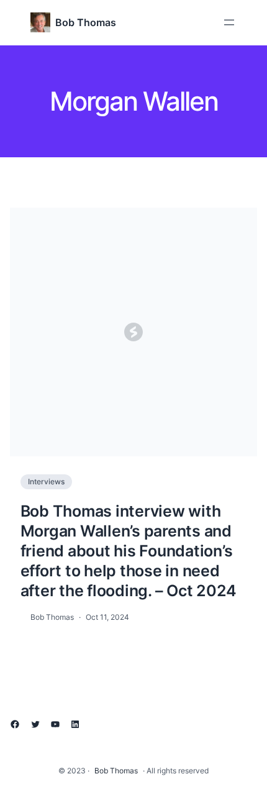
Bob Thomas (85, 22)
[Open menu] (229, 22)
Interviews (46, 481)
